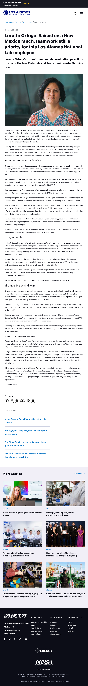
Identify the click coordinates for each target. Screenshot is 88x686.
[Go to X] (10, 639)
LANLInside (72, 625)
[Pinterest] (22, 401)
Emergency (53, 622)
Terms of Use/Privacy (44, 669)
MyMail (70, 628)
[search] (75, 13)
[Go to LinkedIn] (15, 639)
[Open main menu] (81, 13)
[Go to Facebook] (4, 639)
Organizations (36, 628)
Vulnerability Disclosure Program (58, 681)
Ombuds (53, 625)
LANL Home (9, 22)
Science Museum (55, 634)
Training (71, 631)
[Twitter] (12, 401)
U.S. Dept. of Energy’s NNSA (60, 674)
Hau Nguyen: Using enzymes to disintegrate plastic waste (26, 432)
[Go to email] (28, 401)
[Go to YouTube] (26, 639)
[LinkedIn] (17, 401)
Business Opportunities (39, 622)
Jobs (33, 625)
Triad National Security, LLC (36, 674)
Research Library (37, 631)
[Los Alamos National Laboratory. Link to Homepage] (16, 12)
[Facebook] (7, 401)
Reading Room (55, 628)
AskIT (70, 622)
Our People (27, 22)
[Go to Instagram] (20, 639)
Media (18, 22)
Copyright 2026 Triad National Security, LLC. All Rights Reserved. (44, 676)
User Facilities (36, 634)
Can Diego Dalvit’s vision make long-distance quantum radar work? (26, 444)
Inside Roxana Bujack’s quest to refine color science (26, 421)
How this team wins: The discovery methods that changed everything (26, 455)
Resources (53, 631)
